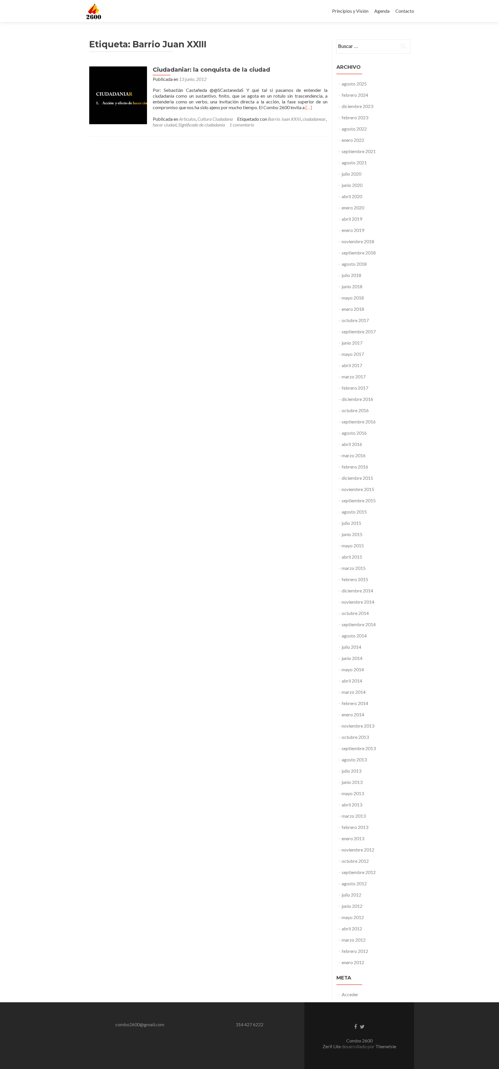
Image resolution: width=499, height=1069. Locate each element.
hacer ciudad (164, 124)
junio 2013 (352, 782)
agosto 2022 (354, 128)
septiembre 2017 (359, 331)
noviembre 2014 (358, 602)
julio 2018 (351, 275)
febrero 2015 (355, 579)
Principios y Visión (350, 11)
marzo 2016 (354, 455)
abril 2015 (352, 556)
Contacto (404, 11)
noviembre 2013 (358, 725)
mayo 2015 (353, 545)
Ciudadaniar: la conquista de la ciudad (211, 69)
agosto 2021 (354, 162)
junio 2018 (352, 286)
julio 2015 (351, 523)
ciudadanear (314, 119)
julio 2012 (351, 894)
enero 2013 (353, 838)
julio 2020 (351, 173)
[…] (309, 107)
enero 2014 (353, 714)
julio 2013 (351, 771)
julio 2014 (351, 647)
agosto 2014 (354, 635)
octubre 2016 (355, 410)
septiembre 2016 (359, 421)
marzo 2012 (354, 939)
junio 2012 (352, 906)
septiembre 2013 (359, 748)
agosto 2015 (354, 511)
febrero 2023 (355, 117)
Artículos (187, 119)
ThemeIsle (385, 1046)
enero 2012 (353, 962)
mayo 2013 (353, 793)
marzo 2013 (354, 816)
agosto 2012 (354, 883)
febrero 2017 (355, 388)
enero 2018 (353, 309)
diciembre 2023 (357, 106)
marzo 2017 (354, 376)
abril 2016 (352, 444)
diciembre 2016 (357, 399)
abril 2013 (352, 804)
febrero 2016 (355, 466)
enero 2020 (353, 207)
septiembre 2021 (359, 151)
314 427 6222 (249, 1024)
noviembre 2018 (358, 241)
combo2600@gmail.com (139, 1024)
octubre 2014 (355, 613)
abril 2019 (352, 219)
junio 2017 (352, 342)
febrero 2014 (355, 703)
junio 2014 (352, 658)
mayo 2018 (353, 297)
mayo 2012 (353, 917)
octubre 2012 (355, 861)
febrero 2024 (355, 95)
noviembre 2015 (358, 489)
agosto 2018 (354, 264)
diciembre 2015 (357, 478)
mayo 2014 (353, 669)
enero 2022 (353, 140)
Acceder (350, 994)
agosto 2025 (354, 83)
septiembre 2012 (359, 872)
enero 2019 (353, 230)
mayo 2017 (353, 354)
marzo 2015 (354, 568)
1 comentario (241, 124)
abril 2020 (352, 196)
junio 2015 (352, 534)
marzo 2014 (354, 692)
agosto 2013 (354, 759)
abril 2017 (352, 365)
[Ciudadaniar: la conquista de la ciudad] (118, 94)
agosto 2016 (354, 433)
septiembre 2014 (359, 624)
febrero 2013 (355, 827)
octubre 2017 (355, 320)
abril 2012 (352, 928)
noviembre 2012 (358, 849)
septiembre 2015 (359, 500)
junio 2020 (352, 185)
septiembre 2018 (359, 252)
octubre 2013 (355, 737)
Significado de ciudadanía (201, 124)
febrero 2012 (355, 951)
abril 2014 (352, 680)
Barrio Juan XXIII (284, 119)
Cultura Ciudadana (215, 119)
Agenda (382, 11)
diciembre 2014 (357, 590)
